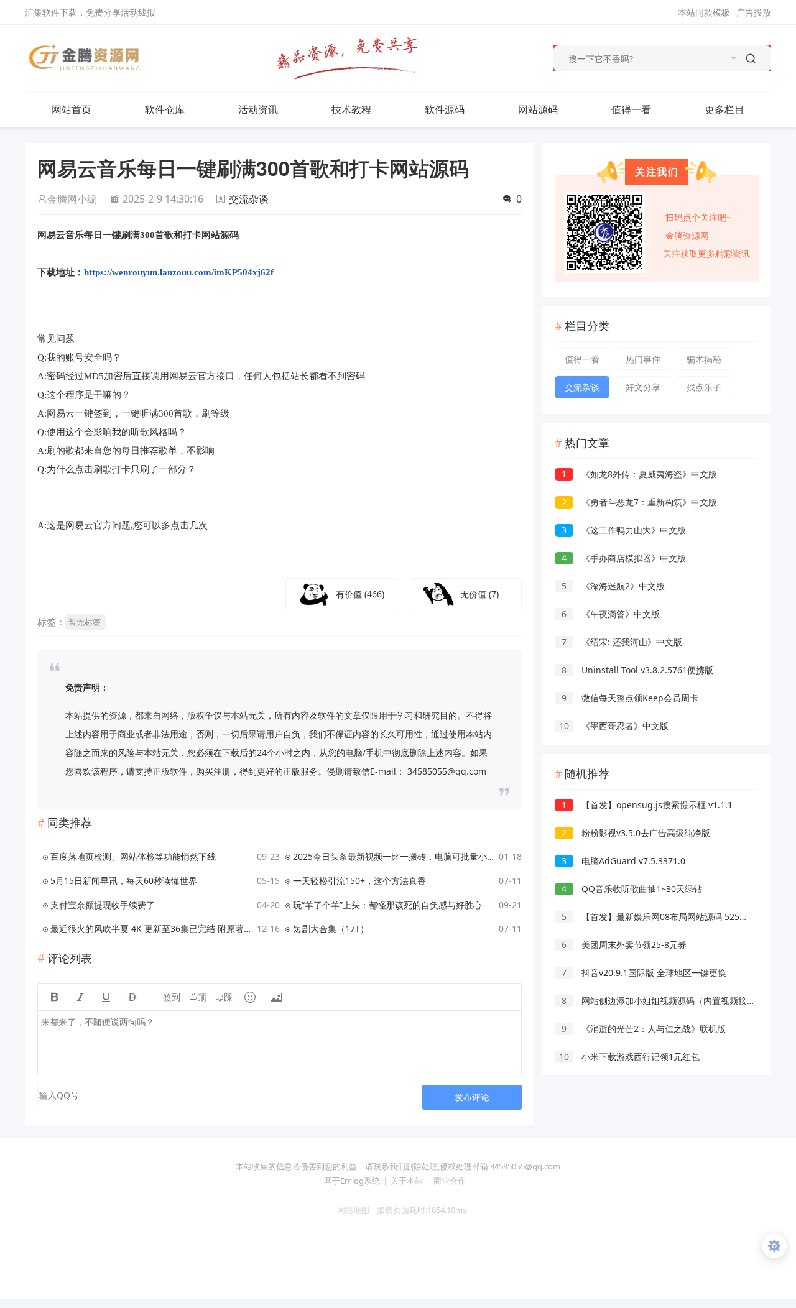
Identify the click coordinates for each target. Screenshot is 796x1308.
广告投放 (753, 12)
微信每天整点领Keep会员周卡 (630, 698)
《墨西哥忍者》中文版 (614, 726)
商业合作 (449, 1180)
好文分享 (643, 387)
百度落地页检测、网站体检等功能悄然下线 (133, 856)
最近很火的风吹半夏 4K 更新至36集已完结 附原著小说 (151, 928)
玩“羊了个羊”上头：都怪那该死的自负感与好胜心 (387, 905)
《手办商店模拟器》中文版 (624, 558)
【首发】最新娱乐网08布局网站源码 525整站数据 (668, 917)
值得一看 (631, 109)
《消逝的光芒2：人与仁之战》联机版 (644, 1028)
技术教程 (351, 109)
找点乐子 (704, 387)
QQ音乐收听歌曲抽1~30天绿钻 (632, 889)
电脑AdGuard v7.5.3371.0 (623, 861)
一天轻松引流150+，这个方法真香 (359, 881)
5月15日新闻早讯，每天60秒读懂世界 (123, 881)
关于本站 (407, 1180)
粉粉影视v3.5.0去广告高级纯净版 (636, 833)
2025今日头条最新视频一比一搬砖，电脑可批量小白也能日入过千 (394, 856)
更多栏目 (724, 109)
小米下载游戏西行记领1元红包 (629, 1056)
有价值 (360, 594)
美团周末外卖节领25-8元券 (624, 945)
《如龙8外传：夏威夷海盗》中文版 (639, 474)
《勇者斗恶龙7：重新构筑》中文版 (639, 502)
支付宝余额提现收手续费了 (102, 905)
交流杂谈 (249, 199)
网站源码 (538, 109)
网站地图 (349, 1209)
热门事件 (643, 359)
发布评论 (472, 1097)
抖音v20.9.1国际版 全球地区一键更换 (644, 973)
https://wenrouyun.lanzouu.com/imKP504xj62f (179, 272)
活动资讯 (258, 109)
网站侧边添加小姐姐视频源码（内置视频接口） (663, 1000)
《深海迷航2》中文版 (613, 586)
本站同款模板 (704, 12)
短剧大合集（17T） (331, 928)
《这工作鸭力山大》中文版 (624, 530)
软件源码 (445, 109)
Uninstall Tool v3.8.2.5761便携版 (637, 670)
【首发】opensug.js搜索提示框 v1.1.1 (647, 805)
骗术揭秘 (704, 359)
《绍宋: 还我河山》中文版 (622, 642)
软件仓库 (165, 109)
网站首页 (71, 109)
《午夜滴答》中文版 (611, 614)
